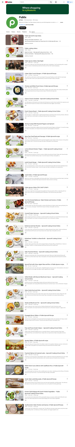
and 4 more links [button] (30, 24)
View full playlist (29, 43)
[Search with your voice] (55, 2)
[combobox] (34, 2)
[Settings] (64, 2)
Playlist (29, 37)
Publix (26, 37)
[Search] (51, 2)
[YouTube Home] (8, 2)
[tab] (8, 32)
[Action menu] (67, 60)
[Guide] (3, 2)
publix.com (22, 24)
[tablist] (37, 32)
